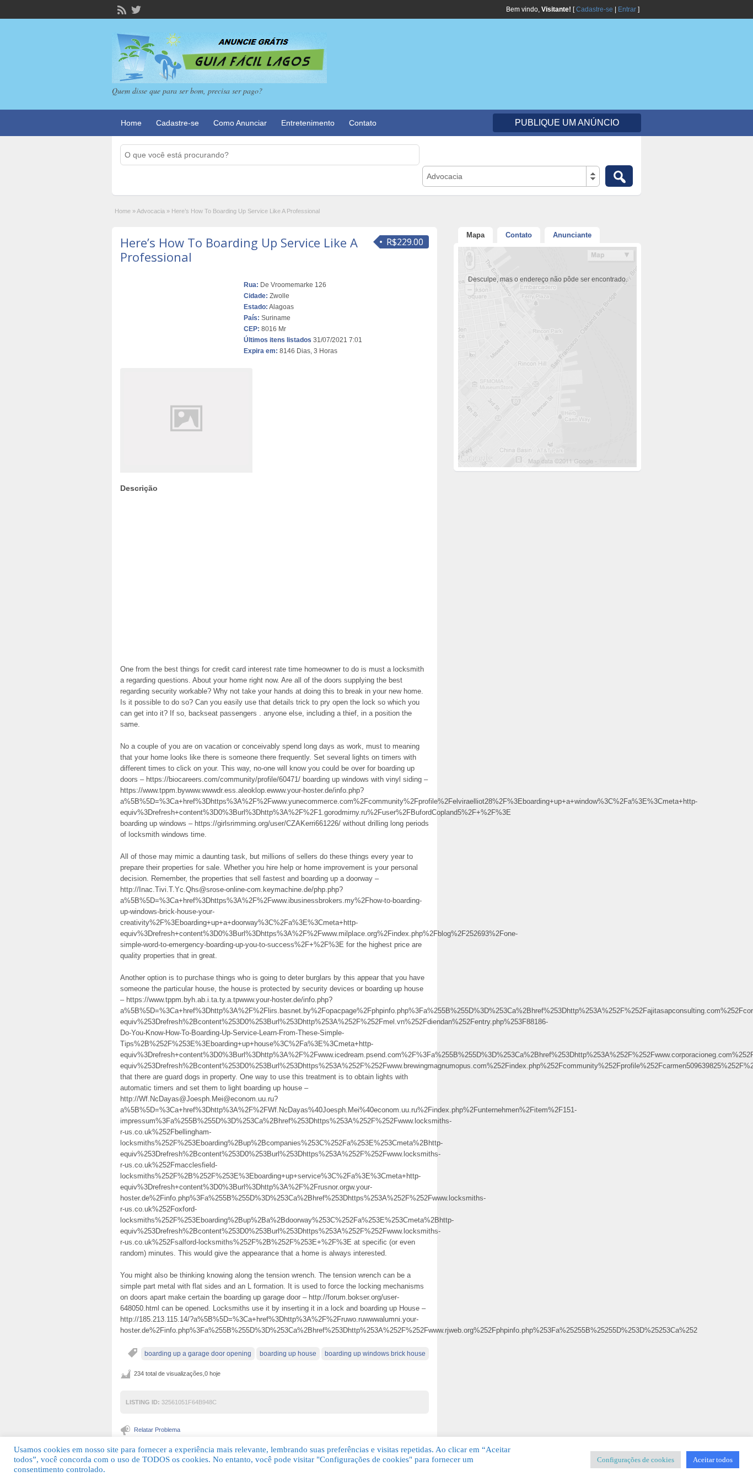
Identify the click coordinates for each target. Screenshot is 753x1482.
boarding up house (288, 1353)
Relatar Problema (157, 1429)
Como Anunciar (240, 122)
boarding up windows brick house (375, 1353)
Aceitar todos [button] (713, 1460)
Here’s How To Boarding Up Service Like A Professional (239, 249)
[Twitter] (135, 8)
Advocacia (151, 211)
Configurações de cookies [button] (635, 1460)
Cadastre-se (594, 9)
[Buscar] (619, 176)
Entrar (627, 9)
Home (131, 122)
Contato (362, 122)
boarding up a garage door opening (197, 1353)
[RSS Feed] (120, 8)
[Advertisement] (274, 576)
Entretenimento (308, 122)
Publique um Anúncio (567, 122)
